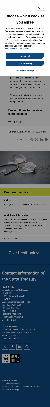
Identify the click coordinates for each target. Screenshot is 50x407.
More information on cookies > (18, 49)
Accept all (25, 56)
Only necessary (25, 63)
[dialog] (25, 38)
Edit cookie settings (25, 71)
